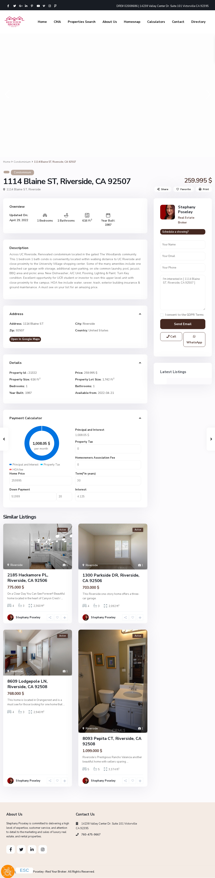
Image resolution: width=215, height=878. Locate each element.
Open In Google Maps (25, 339)
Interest (81, 490)
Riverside (35, 189)
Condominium (22, 161)
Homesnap (132, 22)
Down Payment (19, 490)
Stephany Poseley (28, 617)
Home (42, 22)
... (62, 598)
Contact (178, 22)
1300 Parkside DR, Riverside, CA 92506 (111, 578)
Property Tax (84, 442)
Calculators (156, 22)
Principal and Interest (89, 430)
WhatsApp (194, 342)
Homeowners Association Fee (95, 458)
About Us (109, 22)
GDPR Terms (195, 315)
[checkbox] (161, 314)
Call (172, 336)
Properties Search (82, 22)
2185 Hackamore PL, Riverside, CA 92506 (27, 577)
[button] (7, 94)
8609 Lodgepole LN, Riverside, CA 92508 (27, 684)
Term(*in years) (85, 474)
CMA (57, 22)
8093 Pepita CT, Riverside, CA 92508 (112, 741)
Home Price (17, 474)
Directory (198, 22)
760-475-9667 (91, 834)
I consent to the (184, 314)
